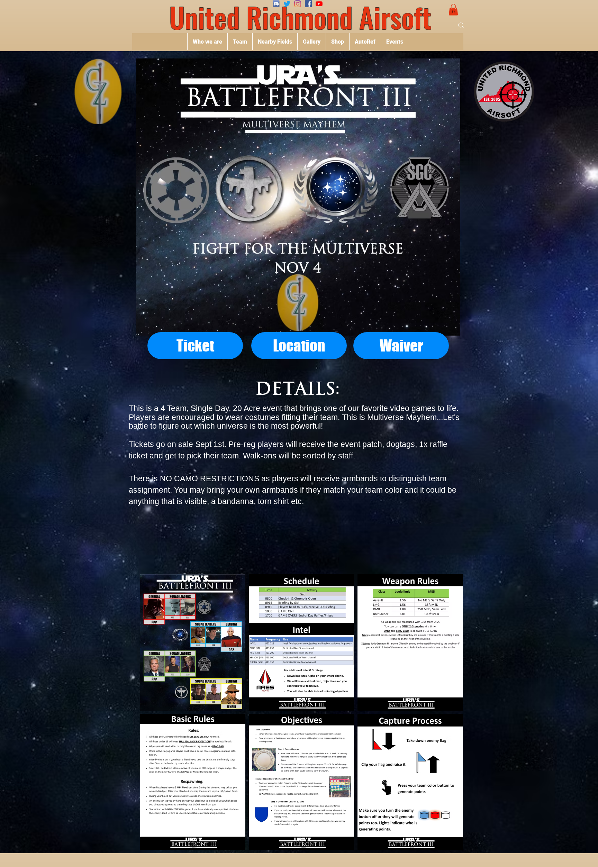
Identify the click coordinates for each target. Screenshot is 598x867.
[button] (453, 9)
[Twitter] (286, 3)
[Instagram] (297, 3)
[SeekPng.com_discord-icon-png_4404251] (276, 3)
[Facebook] (308, 3)
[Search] (461, 25)
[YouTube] (319, 3)
